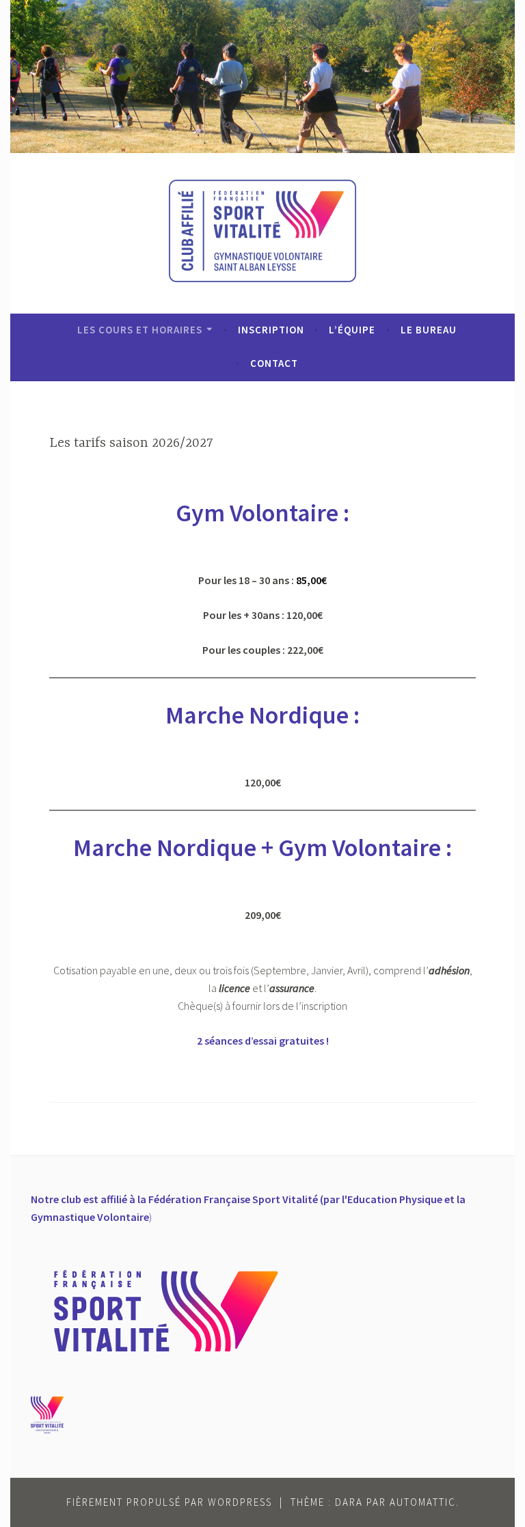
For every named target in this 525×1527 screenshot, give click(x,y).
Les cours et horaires (139, 329)
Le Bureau (429, 329)
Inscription (271, 329)
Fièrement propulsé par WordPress (169, 1502)
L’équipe (352, 329)
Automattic (423, 1502)
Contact (274, 363)
